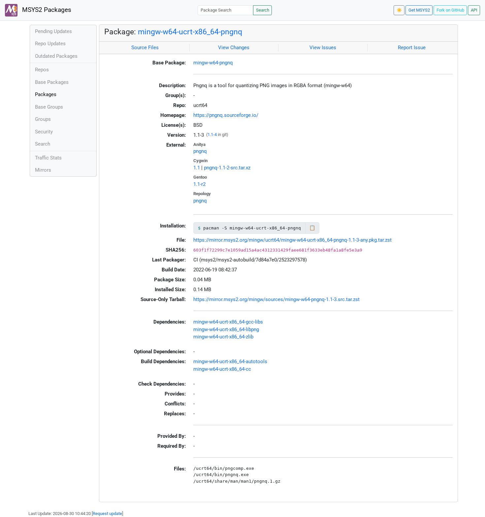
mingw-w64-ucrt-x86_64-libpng (226, 329)
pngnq (200, 151)
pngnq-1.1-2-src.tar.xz (227, 168)
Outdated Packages (56, 56)
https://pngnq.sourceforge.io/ (225, 115)
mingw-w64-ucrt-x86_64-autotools (230, 361)
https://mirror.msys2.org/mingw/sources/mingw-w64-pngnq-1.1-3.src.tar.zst (276, 299)
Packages (45, 94)
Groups (43, 119)
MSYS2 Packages (45, 10)
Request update (107, 513)
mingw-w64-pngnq (213, 63)
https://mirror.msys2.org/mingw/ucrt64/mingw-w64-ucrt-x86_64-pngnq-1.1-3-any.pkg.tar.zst (292, 240)
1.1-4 (212, 134)
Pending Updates (53, 31)
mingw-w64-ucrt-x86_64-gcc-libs (228, 322)
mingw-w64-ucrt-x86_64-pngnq (190, 31)
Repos (42, 70)
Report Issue (412, 48)
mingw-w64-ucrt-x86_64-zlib (223, 337)
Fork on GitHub (450, 10)
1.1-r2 (199, 184)
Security (44, 132)
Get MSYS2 (419, 10)
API (474, 10)
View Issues (322, 48)
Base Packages (52, 82)
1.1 (196, 168)
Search (262, 10)
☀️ (399, 10)
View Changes (233, 48)
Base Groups (49, 107)
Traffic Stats (48, 158)
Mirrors (43, 170)
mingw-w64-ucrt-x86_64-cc (222, 369)
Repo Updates (50, 44)
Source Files (145, 48)
